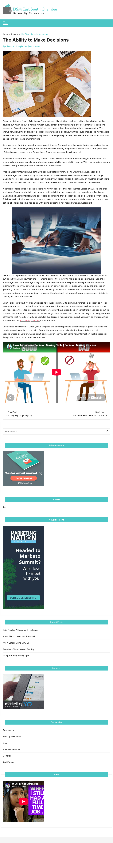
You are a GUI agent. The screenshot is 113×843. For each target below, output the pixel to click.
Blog (5, 742)
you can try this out (30, 320)
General (7, 755)
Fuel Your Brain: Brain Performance (90, 415)
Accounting (8, 730)
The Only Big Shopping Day (19, 415)
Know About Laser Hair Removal (19, 636)
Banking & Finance (12, 736)
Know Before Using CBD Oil (16, 642)
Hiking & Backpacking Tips (16, 655)
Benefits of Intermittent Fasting (18, 649)
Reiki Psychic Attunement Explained (20, 630)
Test (5, 507)
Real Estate (8, 762)
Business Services (11, 749)
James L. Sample (14, 46)
